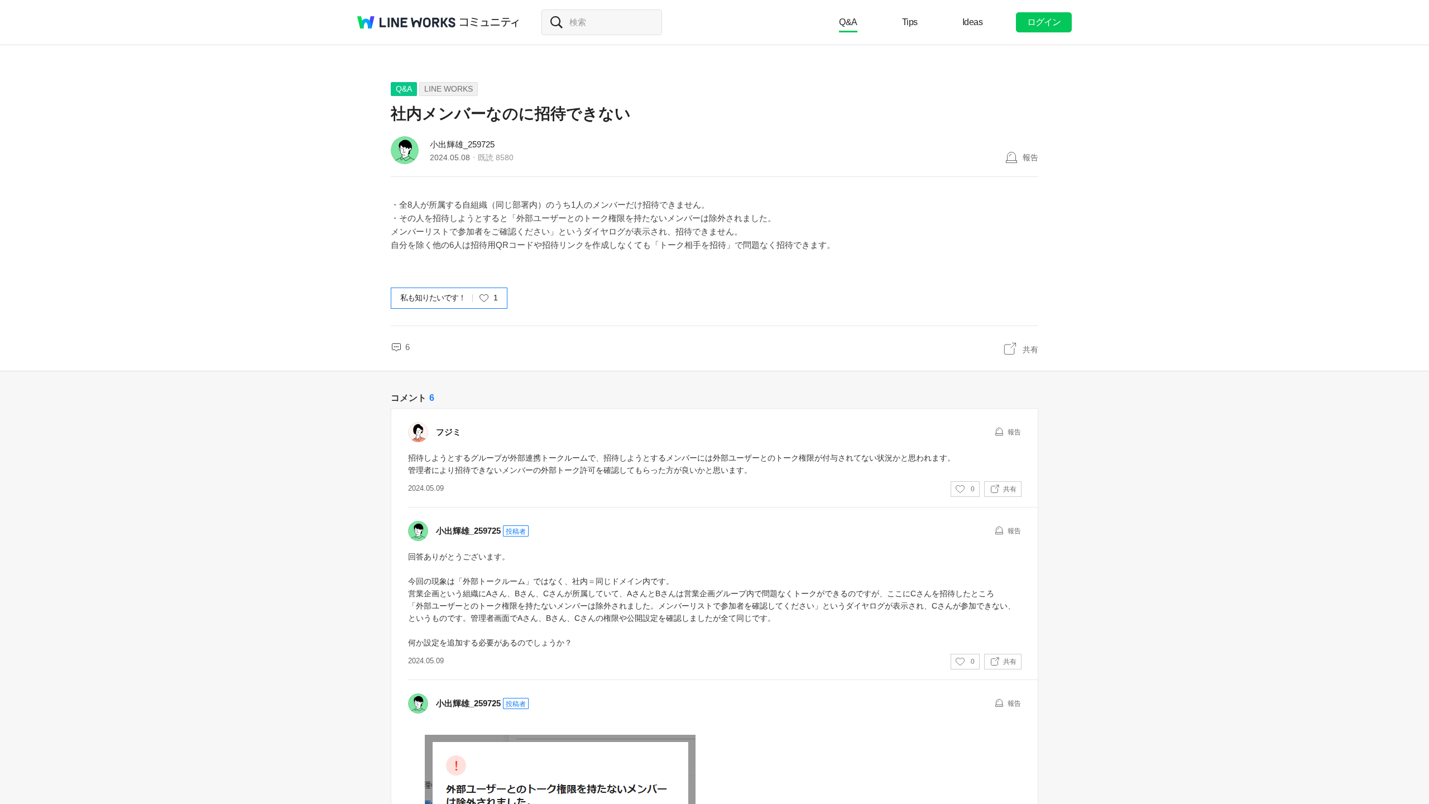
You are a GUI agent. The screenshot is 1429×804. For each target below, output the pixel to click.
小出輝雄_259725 (462, 144)
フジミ (448, 432)
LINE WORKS (448, 88)
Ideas (972, 22)
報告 (1030, 157)
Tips (910, 22)
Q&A (848, 22)
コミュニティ (489, 22)
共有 (1030, 349)
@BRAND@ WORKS (406, 22)
